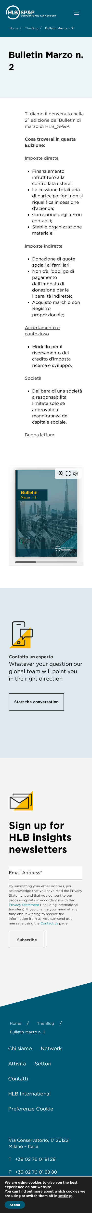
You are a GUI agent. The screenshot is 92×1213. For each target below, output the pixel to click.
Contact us (49, 923)
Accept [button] (15, 1205)
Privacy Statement (24, 905)
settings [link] (65, 1196)
